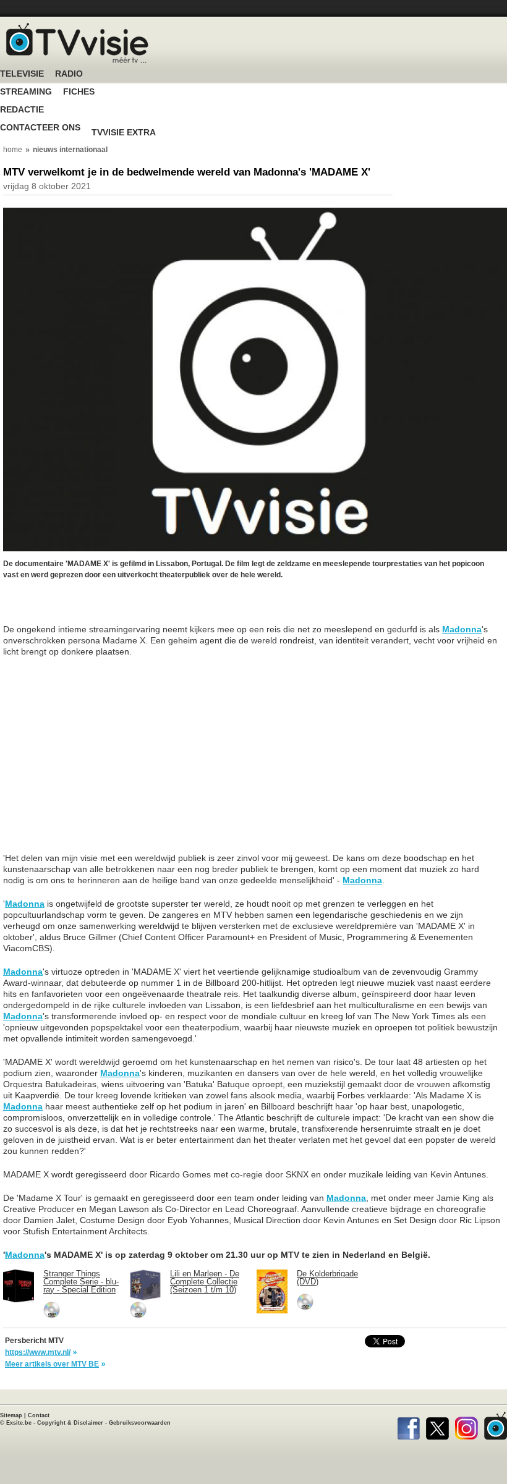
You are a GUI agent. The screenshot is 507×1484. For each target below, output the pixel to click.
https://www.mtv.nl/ (37, 1352)
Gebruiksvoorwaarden (140, 1423)
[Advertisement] (102, 608)
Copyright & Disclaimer (70, 1423)
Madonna (462, 629)
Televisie (22, 73)
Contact (38, 1415)
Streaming (26, 91)
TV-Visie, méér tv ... (77, 43)
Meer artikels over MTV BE (52, 1364)
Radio (69, 73)
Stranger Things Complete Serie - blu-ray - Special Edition (81, 1281)
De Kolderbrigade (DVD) (327, 1277)
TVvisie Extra (124, 132)
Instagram (466, 1426)
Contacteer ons (40, 127)
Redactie (22, 109)
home (12, 149)
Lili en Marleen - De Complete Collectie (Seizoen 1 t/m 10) (204, 1281)
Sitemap (11, 1415)
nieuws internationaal (70, 149)
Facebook (408, 1426)
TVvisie (495, 1426)
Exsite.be (19, 1423)
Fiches (79, 91)
